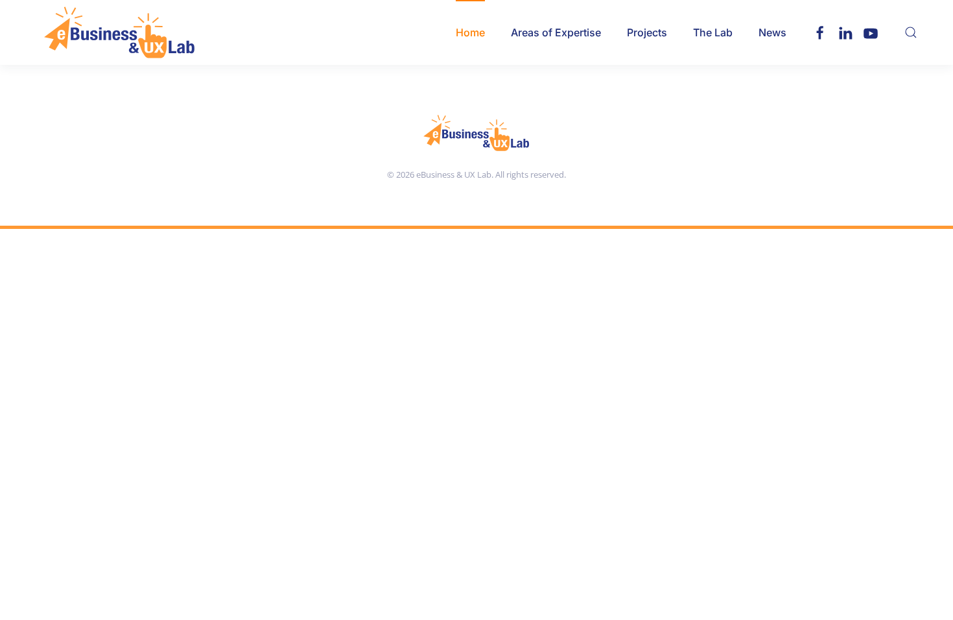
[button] (910, 32)
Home (470, 32)
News (772, 32)
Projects (647, 32)
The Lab (713, 32)
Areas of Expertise (556, 32)
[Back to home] (120, 32)
